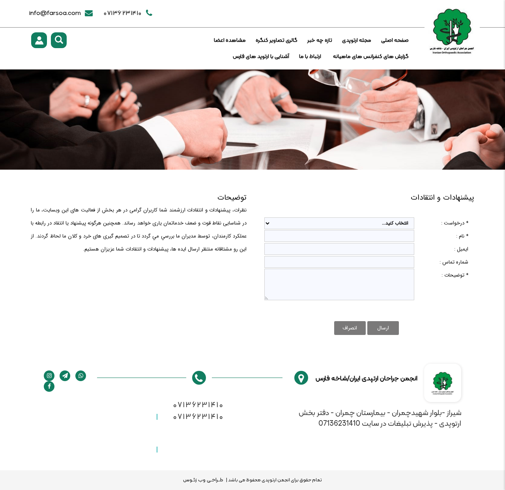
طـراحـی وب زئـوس (203, 480)
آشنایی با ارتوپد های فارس (261, 56)
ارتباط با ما (310, 56)
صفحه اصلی (395, 40)
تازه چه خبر (319, 40)
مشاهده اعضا (230, 40)
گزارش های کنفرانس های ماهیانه (371, 56)
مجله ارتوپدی (356, 40)
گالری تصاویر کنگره (276, 40)
